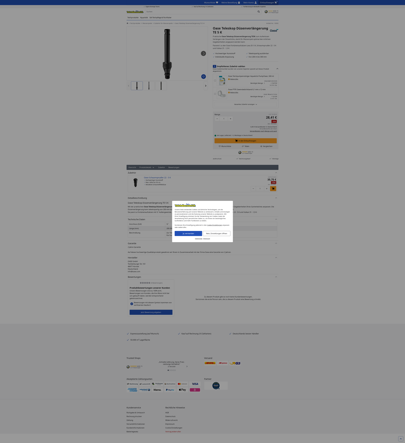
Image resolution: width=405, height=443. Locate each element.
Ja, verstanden (188, 233)
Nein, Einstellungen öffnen (216, 233)
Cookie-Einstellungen (214, 225)
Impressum (206, 239)
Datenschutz (198, 239)
